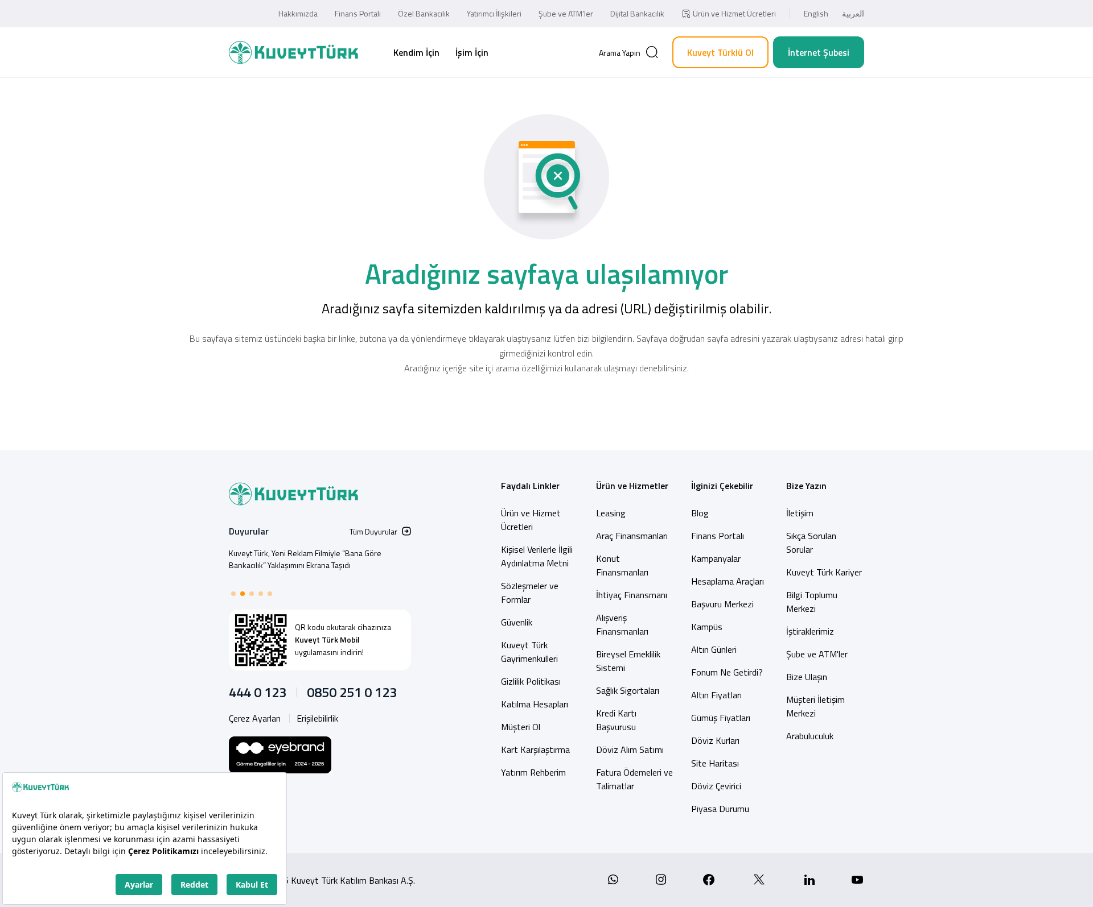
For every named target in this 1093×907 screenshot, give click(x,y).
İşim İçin (471, 52)
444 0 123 (257, 692)
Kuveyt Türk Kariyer (824, 572)
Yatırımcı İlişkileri (494, 13)
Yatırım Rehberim (533, 772)
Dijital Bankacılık (637, 13)
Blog (700, 513)
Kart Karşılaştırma (535, 749)
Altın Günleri (714, 649)
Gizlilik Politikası (531, 681)
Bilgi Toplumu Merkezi (811, 601)
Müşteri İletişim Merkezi (815, 706)
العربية (853, 13)
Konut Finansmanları (622, 565)
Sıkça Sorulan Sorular (811, 542)
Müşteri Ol (520, 727)
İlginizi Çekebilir (722, 485)
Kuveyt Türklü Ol (720, 52)
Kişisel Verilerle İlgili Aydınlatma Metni (537, 556)
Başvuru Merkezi (722, 604)
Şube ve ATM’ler (566, 13)
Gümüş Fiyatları (720, 717)
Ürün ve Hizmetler (632, 485)
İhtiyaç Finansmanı (631, 595)
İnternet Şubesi (818, 52)
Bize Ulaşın (806, 677)
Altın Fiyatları (716, 695)
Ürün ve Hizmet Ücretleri (734, 13)
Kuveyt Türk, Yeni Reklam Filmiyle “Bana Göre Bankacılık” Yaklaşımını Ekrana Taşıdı (305, 559)
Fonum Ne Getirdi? (727, 672)
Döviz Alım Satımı (630, 749)
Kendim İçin (416, 52)
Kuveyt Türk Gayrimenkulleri (529, 651)
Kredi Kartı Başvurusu (616, 720)
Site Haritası (715, 763)
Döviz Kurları (715, 740)
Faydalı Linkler (530, 485)
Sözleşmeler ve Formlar (529, 592)
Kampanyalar (716, 558)
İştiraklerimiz (810, 631)
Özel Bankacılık (424, 13)
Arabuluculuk (809, 736)
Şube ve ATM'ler (817, 654)
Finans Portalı (358, 13)
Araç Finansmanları (632, 535)
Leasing (611, 513)
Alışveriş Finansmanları (622, 624)
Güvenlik (516, 622)
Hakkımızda (298, 13)
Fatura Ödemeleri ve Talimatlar (634, 779)
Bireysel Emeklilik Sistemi (628, 660)
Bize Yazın (806, 485)
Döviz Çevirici (716, 786)
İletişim (799, 513)
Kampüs (706, 626)
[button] (233, 593)
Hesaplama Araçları (727, 581)
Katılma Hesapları (534, 704)
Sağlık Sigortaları (627, 690)
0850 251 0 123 (352, 692)
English (816, 13)
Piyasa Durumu (720, 808)
